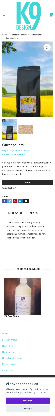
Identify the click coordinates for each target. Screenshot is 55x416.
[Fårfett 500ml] (27, 296)
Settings (27, 408)
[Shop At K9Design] (28, 16)
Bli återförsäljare (11, 339)
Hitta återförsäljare (12, 358)
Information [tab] (15, 213)
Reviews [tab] (34, 213)
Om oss (6, 333)
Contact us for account (13, 154)
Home (4, 34)
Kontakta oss (9, 364)
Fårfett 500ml (12, 316)
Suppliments (36, 34)
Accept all (27, 400)
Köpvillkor (7, 370)
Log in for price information (16, 150)
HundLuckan (8, 351)
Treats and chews (19, 34)
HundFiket (7, 345)
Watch (27, 182)
